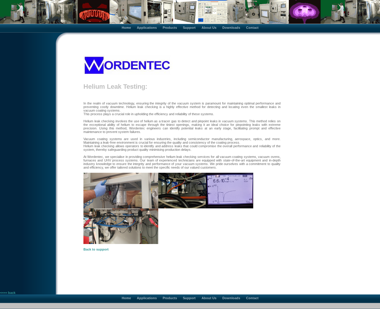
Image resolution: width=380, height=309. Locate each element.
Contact (252, 27)
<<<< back (7, 292)
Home (126, 27)
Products (170, 27)
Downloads (231, 27)
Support (189, 27)
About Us (209, 27)
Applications (147, 27)
